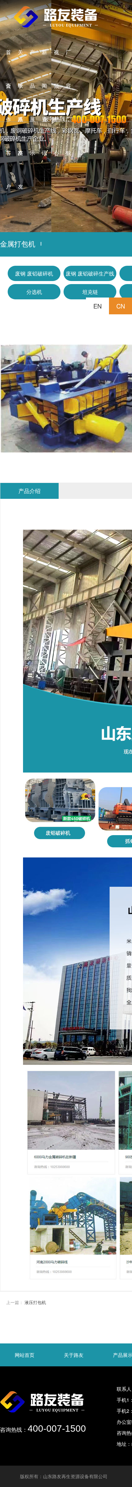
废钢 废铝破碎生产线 (90, 273)
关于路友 (73, 1354)
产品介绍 (29, 491)
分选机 (34, 291)
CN (120, 305)
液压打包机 (35, 1302)
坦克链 (90, 291)
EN (97, 305)
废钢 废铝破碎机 (34, 273)
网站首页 (24, 1354)
